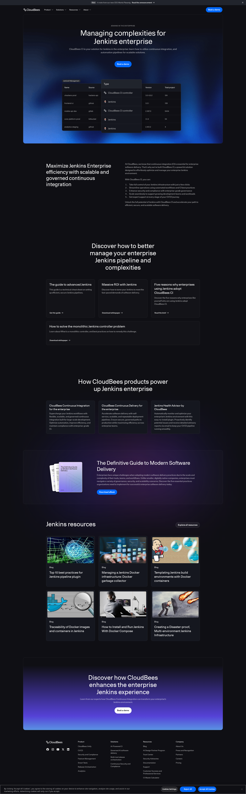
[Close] (242, 789)
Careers (179, 759)
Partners (179, 755)
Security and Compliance (88, 755)
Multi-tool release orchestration (118, 758)
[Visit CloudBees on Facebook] (47, 749)
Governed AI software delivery (119, 751)
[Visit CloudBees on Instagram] (52, 749)
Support (146, 767)
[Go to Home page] (32, 9)
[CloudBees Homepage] (54, 742)
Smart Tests (83, 763)
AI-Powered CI (116, 746)
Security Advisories (151, 759)
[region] (123, 789)
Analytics (81, 771)
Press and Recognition (185, 750)
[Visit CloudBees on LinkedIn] (68, 749)
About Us (179, 746)
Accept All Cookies (207, 789)
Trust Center (148, 755)
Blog (145, 746)
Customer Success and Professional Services (152, 772)
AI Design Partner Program (154, 750)
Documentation (149, 763)
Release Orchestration (87, 767)
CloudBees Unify (84, 746)
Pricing (178, 763)
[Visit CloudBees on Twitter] (63, 749)
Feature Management (87, 759)
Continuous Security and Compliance (120, 765)
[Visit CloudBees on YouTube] (57, 749)
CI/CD (80, 750)
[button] (49, 9)
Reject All (188, 789)
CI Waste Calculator (151, 778)
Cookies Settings (169, 789)
